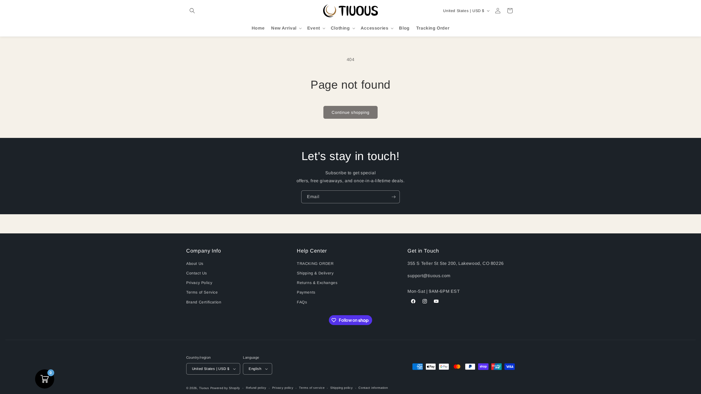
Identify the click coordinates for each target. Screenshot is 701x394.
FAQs (302, 302)
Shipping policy (341, 387)
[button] (192, 11)
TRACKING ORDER (315, 263)
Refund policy (256, 387)
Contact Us (196, 273)
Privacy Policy (199, 282)
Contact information (373, 387)
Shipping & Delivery (315, 273)
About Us (194, 263)
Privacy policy (283, 387)
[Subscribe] (393, 196)
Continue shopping (350, 112)
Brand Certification (203, 302)
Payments (306, 292)
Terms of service (311, 387)
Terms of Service (202, 292)
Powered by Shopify (225, 388)
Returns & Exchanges (317, 282)
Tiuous (204, 388)
